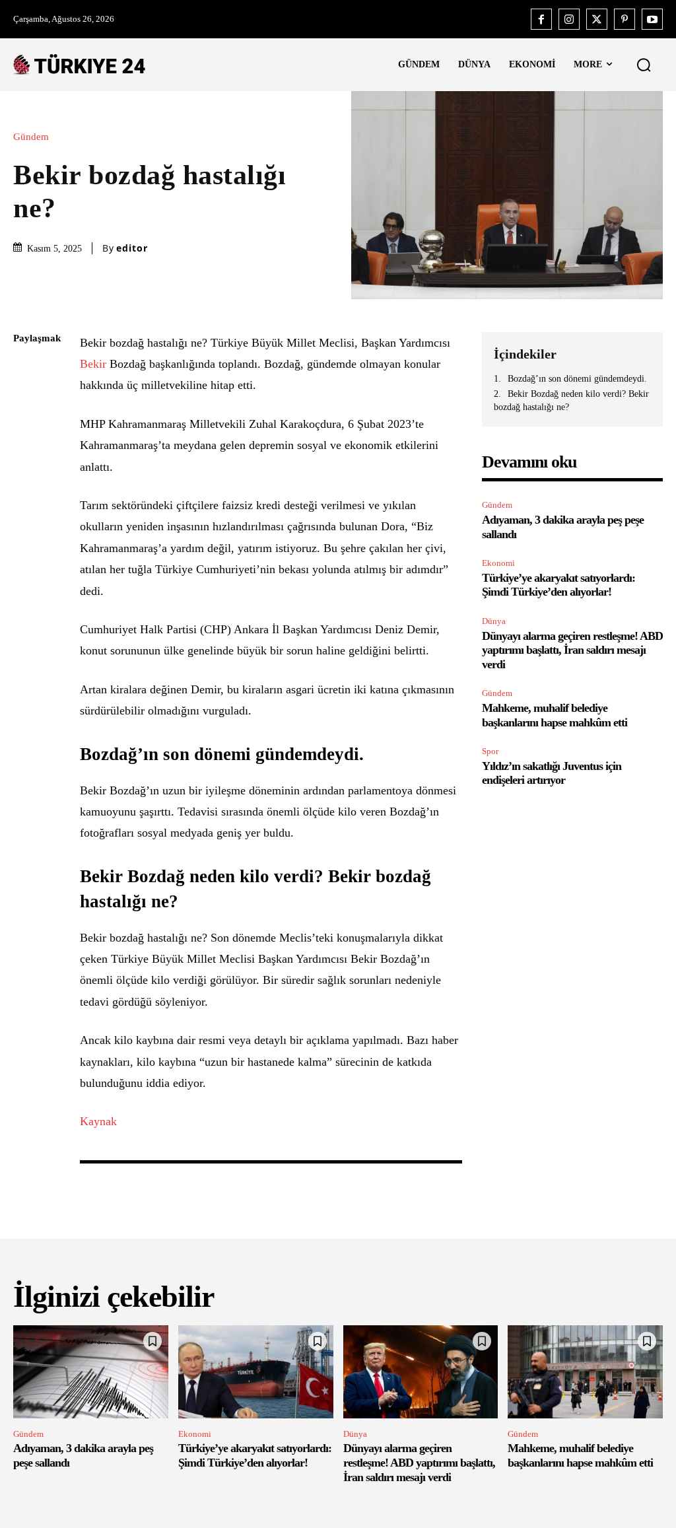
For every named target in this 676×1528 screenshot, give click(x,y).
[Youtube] (652, 19)
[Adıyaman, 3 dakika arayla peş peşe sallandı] (90, 1371)
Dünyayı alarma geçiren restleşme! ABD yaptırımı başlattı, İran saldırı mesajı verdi (572, 650)
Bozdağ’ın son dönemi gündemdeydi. (577, 379)
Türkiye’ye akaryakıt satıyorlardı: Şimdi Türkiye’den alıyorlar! (558, 585)
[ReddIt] (26, 494)
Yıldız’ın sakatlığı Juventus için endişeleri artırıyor (551, 773)
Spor (490, 751)
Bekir (95, 363)
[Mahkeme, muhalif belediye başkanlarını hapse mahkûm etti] (585, 1371)
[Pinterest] (624, 19)
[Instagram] (569, 19)
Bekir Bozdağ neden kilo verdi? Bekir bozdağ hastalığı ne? (571, 400)
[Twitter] (596, 19)
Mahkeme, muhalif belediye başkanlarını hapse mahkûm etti (580, 1455)
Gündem (31, 137)
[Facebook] (541, 19)
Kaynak (98, 1121)
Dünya (494, 621)
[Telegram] (26, 525)
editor (132, 248)
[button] (644, 65)
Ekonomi (498, 563)
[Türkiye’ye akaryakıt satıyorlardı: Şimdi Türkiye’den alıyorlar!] (255, 1371)
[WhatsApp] (26, 463)
